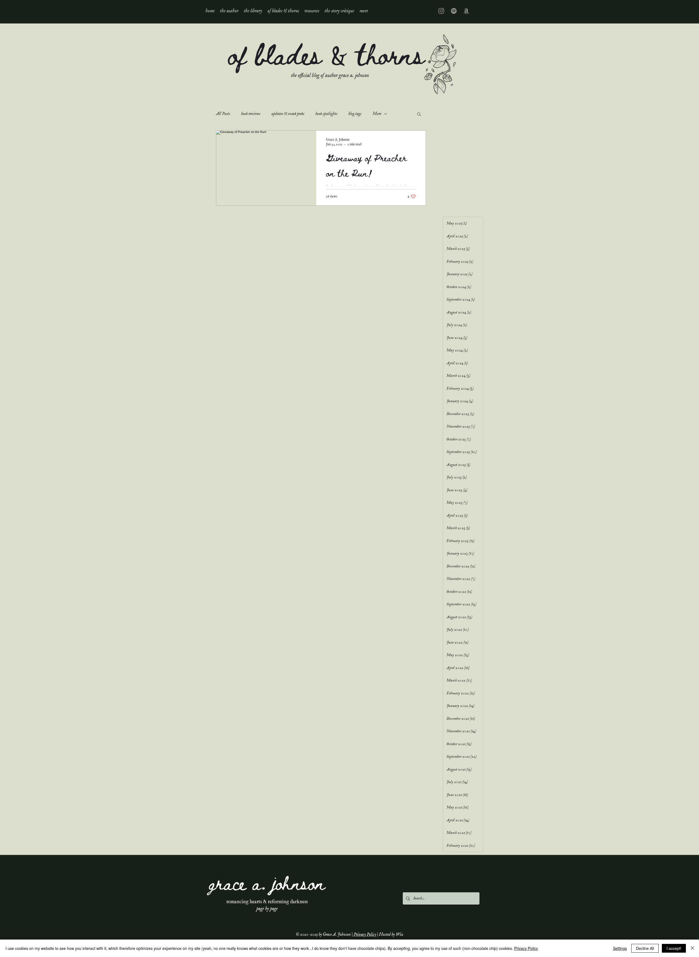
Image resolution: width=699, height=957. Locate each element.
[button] (253, 11)
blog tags (355, 114)
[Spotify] (454, 11)
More (376, 114)
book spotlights (326, 114)
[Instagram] (441, 11)
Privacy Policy (365, 934)
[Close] (692, 948)
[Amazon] (466, 11)
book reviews (250, 114)
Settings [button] (620, 948)
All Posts (223, 114)
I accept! (674, 948)
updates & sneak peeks (287, 114)
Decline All (645, 948)
